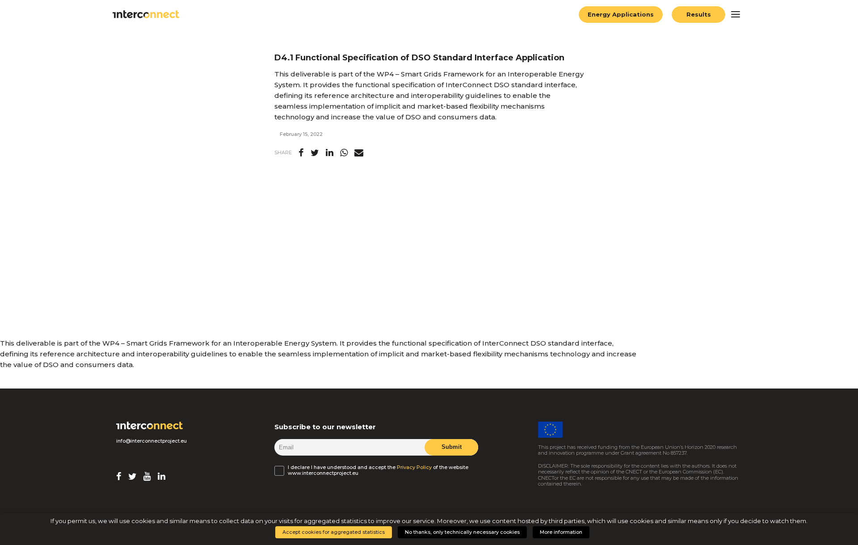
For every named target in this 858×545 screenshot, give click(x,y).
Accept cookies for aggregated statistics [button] (333, 532)
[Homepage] (149, 426)
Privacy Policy (414, 467)
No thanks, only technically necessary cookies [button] (462, 532)
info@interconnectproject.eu (151, 441)
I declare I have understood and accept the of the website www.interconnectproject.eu (378, 470)
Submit (451, 447)
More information (561, 532)
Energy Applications (621, 14)
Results (698, 14)
